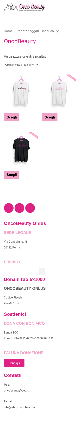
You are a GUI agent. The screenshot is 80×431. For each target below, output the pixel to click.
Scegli (12, 117)
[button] (42, 271)
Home (8, 31)
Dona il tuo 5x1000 (24, 279)
